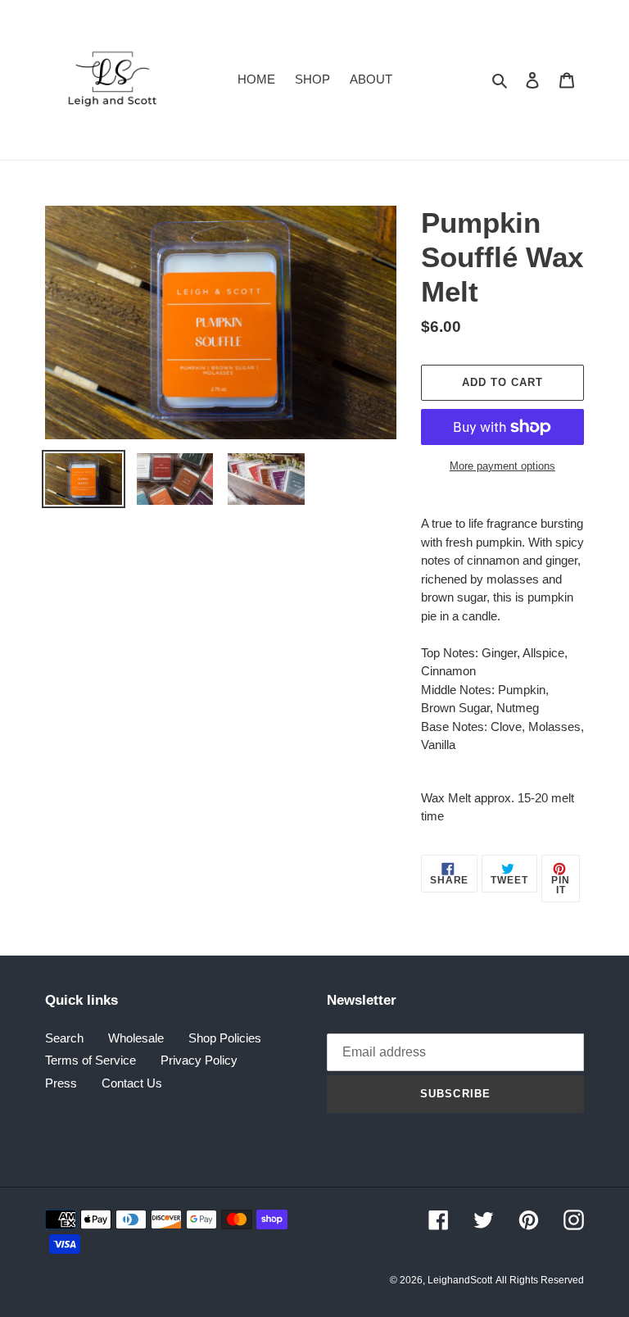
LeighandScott (460, 1280)
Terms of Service (90, 1060)
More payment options (502, 466)
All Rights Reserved (540, 1280)
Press (61, 1083)
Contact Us (132, 1083)
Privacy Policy (199, 1060)
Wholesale (136, 1038)
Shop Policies (224, 1038)
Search (64, 1038)
